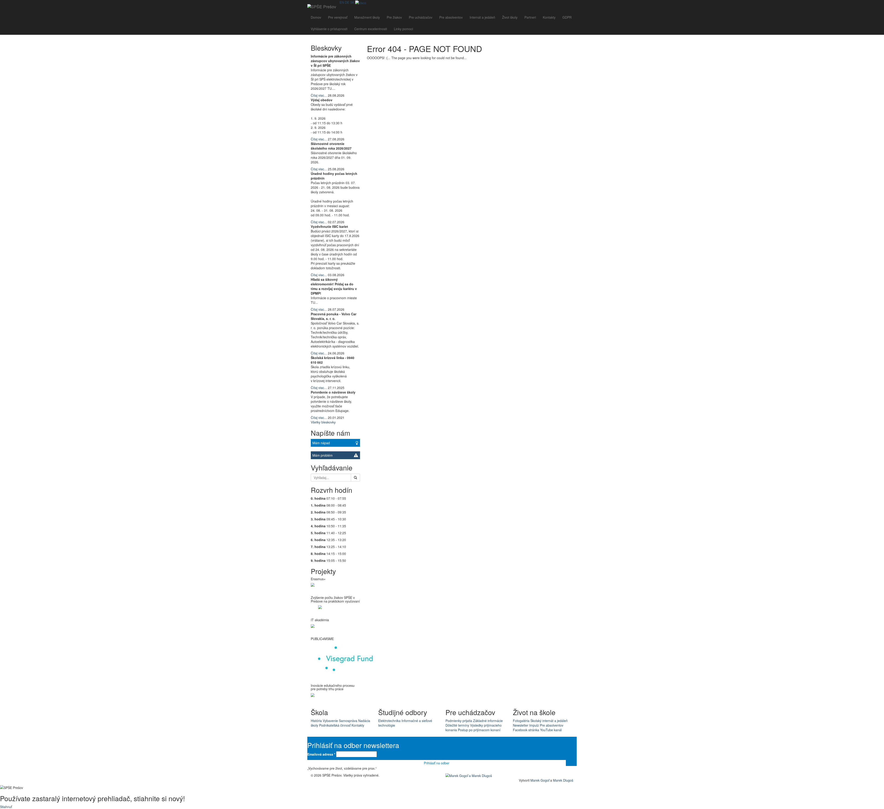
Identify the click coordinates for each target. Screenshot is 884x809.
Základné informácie (488, 720)
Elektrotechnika (389, 720)
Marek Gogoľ (539, 780)
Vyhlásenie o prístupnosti (329, 28)
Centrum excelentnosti (370, 28)
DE (347, 2)
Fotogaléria (521, 720)
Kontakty (549, 17)
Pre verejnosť (337, 17)
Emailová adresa (321, 754)
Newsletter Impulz (526, 725)
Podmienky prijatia (458, 720)
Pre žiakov (394, 17)
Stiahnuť (6, 806)
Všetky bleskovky (323, 422)
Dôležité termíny (457, 725)
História (316, 720)
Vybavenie (330, 720)
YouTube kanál (551, 730)
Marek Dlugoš (563, 780)
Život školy (510, 17)
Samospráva (348, 720)
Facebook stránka (526, 730)
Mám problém (322, 455)
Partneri (530, 17)
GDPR (567, 17)
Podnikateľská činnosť (335, 725)
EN (342, 2)
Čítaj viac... (319, 95)
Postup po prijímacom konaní (479, 730)
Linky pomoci (403, 28)
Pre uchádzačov (420, 17)
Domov (316, 17)
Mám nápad (321, 443)
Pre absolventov (451, 17)
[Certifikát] (360, 2)
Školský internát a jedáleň (549, 720)
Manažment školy (367, 17)
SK (352, 2)
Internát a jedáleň (482, 17)
